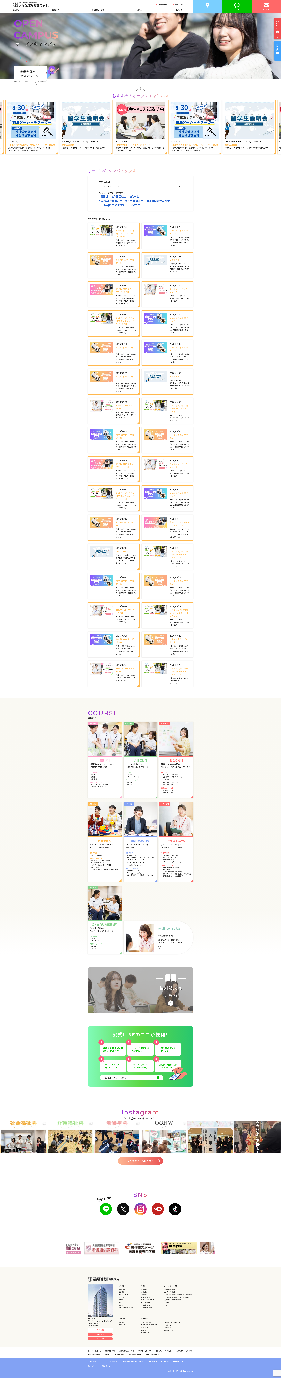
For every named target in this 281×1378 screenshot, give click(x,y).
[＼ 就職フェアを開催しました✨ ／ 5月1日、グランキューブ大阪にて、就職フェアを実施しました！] (163, 1144)
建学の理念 (122, 1289)
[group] (102, 1248)
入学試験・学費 (98, 10)
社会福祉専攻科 (145, 1305)
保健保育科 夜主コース (147, 1300)
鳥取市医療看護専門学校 (153, 1354)
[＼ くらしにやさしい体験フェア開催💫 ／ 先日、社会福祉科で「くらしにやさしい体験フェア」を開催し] (23, 1144)
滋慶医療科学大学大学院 (126, 1351)
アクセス (100, 1330)
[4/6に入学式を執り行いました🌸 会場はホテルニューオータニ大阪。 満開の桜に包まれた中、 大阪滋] (210, 1144)
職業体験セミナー (93, 1366)
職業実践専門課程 (163, 4)
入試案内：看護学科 (170, 1292)
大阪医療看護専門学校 (94, 1354)
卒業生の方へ (168, 1325)
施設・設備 (121, 1292)
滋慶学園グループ (178, 1361)
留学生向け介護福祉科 (147, 1308)
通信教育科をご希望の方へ (172, 1322)
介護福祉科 (144, 1292)
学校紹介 (16, 10)
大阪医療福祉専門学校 (144, 1351)
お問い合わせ (153, 1361)
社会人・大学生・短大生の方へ (149, 1325)
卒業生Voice (122, 1300)
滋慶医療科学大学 (110, 1351)
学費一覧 (167, 1302)
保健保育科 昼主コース (147, 1297)
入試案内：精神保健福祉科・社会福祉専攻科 (176, 1297)
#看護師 (103, 196)
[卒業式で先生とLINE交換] (257, 1144)
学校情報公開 (179, 4)
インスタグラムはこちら (140, 1160)
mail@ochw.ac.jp (99, 1334)
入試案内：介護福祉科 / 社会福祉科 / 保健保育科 (178, 1294)
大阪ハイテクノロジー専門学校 (163, 1351)
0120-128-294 (99, 1338)
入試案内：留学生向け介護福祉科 (173, 1300)
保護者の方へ (145, 1333)
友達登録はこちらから (116, 1077)
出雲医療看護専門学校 (135, 1354)
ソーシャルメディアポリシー (110, 1361)
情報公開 (121, 1305)
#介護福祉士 (119, 196)
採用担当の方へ (169, 1328)
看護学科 (144, 1289)
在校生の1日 (122, 1297)
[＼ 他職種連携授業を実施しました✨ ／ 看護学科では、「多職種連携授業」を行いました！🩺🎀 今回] (117, 1144)
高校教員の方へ (169, 1330)
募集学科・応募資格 (170, 1289)
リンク (120, 1302)
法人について (165, 1361)
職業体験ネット (107, 1366)
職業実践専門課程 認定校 (126, 1308)
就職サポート (122, 1322)
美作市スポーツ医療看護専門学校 (114, 1354)
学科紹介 (55, 10)
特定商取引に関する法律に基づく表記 (134, 1361)
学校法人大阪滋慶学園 (94, 1351)
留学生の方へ (145, 1327)
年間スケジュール (123, 1294)
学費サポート (168, 1305)
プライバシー (94, 1361)
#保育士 (134, 196)
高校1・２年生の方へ (147, 1322)
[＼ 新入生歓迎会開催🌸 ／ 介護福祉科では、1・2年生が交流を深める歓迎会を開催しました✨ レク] (70, 1144)
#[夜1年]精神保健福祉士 (113, 205)
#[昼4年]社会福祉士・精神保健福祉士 (121, 200)
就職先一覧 (122, 1325)
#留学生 (135, 205)
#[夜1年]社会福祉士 (158, 200)
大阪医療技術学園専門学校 (184, 1351)
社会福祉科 (144, 1294)
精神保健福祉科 (145, 1302)
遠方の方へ (144, 1330)
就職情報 (139, 10)
